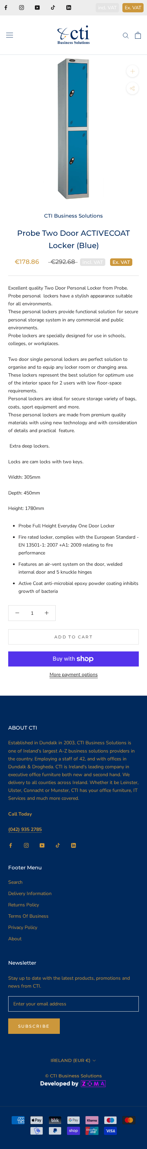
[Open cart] (138, 35)
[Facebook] (5, 7)
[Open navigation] (9, 35)
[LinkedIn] (68, 7)
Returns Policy (23, 905)
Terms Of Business (28, 916)
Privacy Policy (22, 927)
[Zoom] (132, 71)
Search (15, 882)
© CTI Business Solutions (73, 1075)
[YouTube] (37, 7)
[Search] (126, 35)
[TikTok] (53, 7)
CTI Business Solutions (73, 215)
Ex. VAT (133, 7)
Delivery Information (30, 893)
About (15, 939)
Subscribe (34, 1026)
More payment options (74, 674)
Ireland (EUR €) (70, 1060)
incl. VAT (107, 7)
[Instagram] (21, 7)
